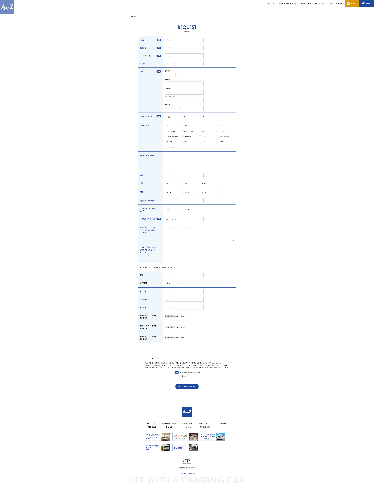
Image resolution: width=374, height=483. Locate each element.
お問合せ (369, 3)
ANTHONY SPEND (173, 136)
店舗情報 (222, 423)
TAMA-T (187, 142)
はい (168, 209)
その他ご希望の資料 (147, 155)
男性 (168, 183)
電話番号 (143, 48)
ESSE (203, 142)
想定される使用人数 (147, 201)
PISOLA (221, 142)
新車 (168, 283)
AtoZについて (204, 423)
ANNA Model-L (172, 142)
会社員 (169, 192)
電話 (168, 117)
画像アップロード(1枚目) (148, 315)
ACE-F (204, 125)
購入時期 (143, 307)
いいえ (186, 209)
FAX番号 (143, 64)
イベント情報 (300, 3)
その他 (204, 183)
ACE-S (221, 125)
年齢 (141, 175)
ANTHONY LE (223, 131)
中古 (185, 283)
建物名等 (167, 104)
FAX (203, 117)
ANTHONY (205, 131)
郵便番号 (167, 71)
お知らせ (339, 3)
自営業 (204, 192)
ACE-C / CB (188, 131)
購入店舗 (143, 291)
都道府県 (167, 79)
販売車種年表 (205, 427)
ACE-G (169, 125)
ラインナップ (271, 3)
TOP (127, 16)
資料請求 (354, 3)
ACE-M (186, 125)
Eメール (187, 117)
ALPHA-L (205, 136)
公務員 (186, 192)
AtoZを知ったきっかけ (148, 219)
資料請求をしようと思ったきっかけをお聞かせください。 (147, 230)
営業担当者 (144, 299)
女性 (185, 183)
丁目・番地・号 (169, 96)
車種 (141, 275)
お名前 (142, 40)
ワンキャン (171, 147)
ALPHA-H (187, 136)
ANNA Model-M (224, 136)
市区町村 (167, 88)
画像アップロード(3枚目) (148, 336)
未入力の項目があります (187, 386)
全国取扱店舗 (151, 427)
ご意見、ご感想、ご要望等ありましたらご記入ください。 (147, 250)
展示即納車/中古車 (286, 3)
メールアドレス (145, 56)
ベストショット (328, 3)
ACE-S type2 (171, 131)
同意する (185, 376)
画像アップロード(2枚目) (148, 326)
